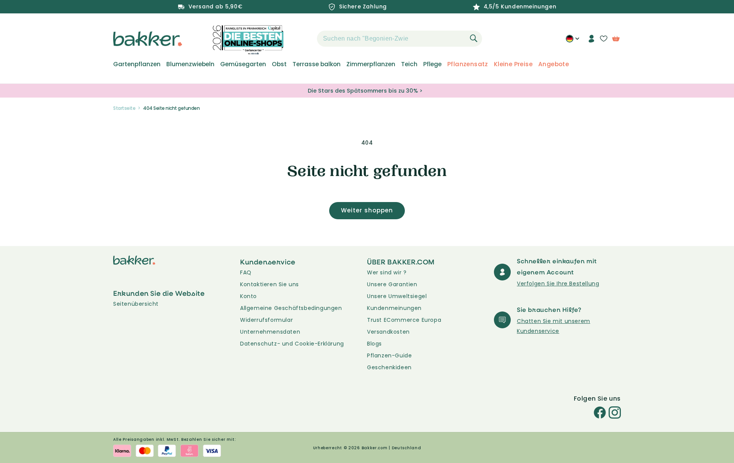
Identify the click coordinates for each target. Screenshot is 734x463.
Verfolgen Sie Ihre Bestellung (558, 283)
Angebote (553, 64)
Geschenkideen (389, 367)
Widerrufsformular (266, 320)
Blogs (374, 343)
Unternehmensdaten (270, 332)
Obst (279, 64)
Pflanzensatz (467, 64)
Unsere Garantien (392, 284)
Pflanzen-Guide (389, 355)
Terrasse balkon (316, 64)
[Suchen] (473, 38)
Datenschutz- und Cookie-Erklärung (292, 343)
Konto (248, 296)
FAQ (246, 272)
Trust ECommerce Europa (404, 320)
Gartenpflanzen (137, 64)
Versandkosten (388, 332)
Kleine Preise (513, 64)
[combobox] (399, 39)
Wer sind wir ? (386, 272)
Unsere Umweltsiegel (397, 296)
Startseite (124, 108)
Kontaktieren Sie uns (269, 284)
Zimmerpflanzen (370, 64)
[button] (303, 38)
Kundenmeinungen (394, 308)
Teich (409, 64)
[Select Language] (572, 41)
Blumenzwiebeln (190, 64)
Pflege (432, 64)
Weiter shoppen (367, 210)
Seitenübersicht (136, 304)
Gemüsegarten (243, 64)
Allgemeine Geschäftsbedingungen (291, 308)
